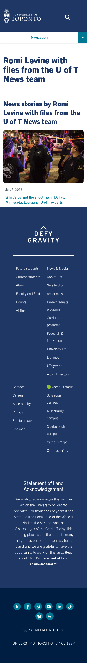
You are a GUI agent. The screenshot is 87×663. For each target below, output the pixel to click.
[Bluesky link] (39, 616)
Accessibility (22, 403)
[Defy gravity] (43, 230)
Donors (21, 302)
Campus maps (57, 442)
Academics (55, 293)
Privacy (18, 412)
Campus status (62, 387)
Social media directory (43, 630)
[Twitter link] (17, 606)
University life (56, 349)
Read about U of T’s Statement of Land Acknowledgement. (45, 558)
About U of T (56, 276)
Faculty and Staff (28, 293)
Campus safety (57, 450)
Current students (28, 276)
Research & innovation (55, 336)
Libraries (53, 357)
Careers (18, 395)
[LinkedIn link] (59, 606)
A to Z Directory (58, 374)
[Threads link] (50, 616)
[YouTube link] (49, 606)
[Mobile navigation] (77, 17)
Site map (19, 429)
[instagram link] (38, 606)
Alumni (21, 285)
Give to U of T (56, 285)
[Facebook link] (27, 606)
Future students (27, 268)
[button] (67, 16)
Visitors (21, 310)
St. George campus (54, 398)
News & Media (57, 268)
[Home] (22, 15)
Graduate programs (53, 321)
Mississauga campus (55, 414)
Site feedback (22, 420)
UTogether (54, 365)
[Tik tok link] (70, 606)
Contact (18, 387)
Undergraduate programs (57, 305)
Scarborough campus (56, 430)
